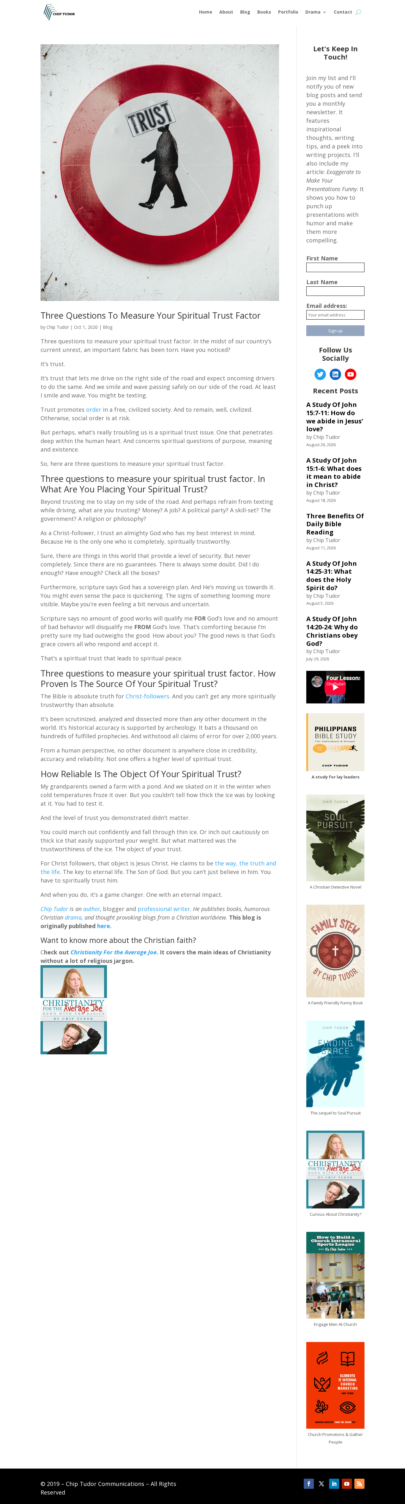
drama (73, 917)
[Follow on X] (321, 1484)
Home (205, 12)
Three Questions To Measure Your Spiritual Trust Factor (150, 315)
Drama (313, 12)
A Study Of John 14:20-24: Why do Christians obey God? (332, 631)
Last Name (322, 282)
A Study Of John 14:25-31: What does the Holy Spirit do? (331, 575)
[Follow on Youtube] (347, 1484)
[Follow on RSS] (359, 1484)
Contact (343, 12)
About (226, 12)
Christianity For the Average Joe (114, 952)
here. (104, 926)
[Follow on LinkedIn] (334, 1484)
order (93, 409)
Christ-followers (147, 696)
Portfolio (288, 12)
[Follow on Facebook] (309, 1484)
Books (264, 12)
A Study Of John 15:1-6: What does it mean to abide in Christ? (334, 472)
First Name (322, 258)
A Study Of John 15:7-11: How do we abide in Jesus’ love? (334, 416)
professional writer (164, 909)
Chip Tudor (58, 327)
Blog (245, 12)
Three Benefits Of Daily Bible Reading (335, 524)
